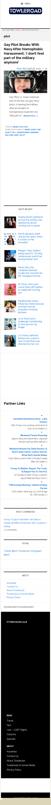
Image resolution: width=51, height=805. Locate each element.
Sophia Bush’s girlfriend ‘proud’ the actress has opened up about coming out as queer (30, 221)
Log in (35, 797)
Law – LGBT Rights (17, 729)
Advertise (11, 583)
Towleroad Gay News (25, 10)
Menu (27, 4)
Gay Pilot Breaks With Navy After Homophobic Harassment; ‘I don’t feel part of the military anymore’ (24, 53)
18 (46, 68)
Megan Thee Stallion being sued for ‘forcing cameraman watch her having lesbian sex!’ (30, 255)
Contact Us (12, 586)
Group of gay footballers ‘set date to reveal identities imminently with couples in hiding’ (25, 523)
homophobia (23, 132)
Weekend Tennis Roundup (33, 435)
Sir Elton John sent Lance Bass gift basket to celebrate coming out (30, 288)
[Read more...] (30, 116)
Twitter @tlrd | (11, 551)
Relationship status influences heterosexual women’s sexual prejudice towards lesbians (31, 306)
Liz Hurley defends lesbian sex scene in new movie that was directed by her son (29, 339)
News (15, 127)
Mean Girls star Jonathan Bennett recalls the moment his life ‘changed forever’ (30, 271)
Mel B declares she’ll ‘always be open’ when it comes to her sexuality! (30, 238)
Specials (11, 739)
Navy (16, 135)
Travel (10, 720)
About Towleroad (15, 590)
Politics (23, 127)
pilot (22, 135)
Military (9, 135)
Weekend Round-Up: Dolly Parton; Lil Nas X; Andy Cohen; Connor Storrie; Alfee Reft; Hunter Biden (28, 452)
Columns (11, 734)
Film (9, 725)
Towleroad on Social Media (20, 594)
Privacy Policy (14, 597)
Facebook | (25, 551)
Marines (34, 132)
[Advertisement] (25, 172)
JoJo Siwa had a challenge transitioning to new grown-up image (30, 323)
